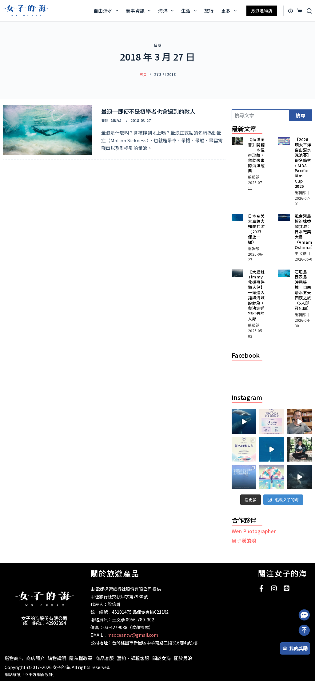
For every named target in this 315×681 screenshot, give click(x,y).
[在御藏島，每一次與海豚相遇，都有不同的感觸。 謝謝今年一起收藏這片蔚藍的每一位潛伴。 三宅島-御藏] (299, 477)
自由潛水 (103, 10)
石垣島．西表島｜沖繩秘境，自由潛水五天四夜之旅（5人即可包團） (303, 290)
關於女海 (161, 658)
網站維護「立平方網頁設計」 (31, 674)
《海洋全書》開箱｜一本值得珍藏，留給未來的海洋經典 (256, 154)
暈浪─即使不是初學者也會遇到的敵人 (148, 111)
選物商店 (14, 658)
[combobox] (260, 115)
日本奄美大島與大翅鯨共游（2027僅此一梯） (256, 229)
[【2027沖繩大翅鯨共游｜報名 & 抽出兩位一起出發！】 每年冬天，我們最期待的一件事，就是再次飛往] (244, 421)
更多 (226, 10)
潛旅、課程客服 (133, 658)
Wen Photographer (254, 531)
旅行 (209, 10)
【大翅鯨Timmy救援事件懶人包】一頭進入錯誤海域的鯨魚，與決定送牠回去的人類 (256, 295)
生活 (186, 10)
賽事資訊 (135, 10)
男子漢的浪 (244, 540)
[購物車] (298, 11)
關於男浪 (183, 658)
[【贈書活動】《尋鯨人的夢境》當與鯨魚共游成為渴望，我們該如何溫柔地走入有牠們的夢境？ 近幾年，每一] (244, 477)
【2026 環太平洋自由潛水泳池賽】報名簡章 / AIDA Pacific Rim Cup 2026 (303, 162)
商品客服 (104, 658)
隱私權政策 (80, 658)
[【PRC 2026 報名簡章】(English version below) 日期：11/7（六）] (271, 477)
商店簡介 (35, 658)
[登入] (290, 11)
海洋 (163, 10)
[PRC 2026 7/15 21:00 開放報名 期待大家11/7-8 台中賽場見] (299, 421)
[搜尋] (309, 11)
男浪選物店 (262, 11)
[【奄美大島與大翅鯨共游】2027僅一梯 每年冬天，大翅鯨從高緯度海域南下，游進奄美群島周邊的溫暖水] (271, 449)
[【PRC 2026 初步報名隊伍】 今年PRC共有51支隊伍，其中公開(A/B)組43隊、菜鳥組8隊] (271, 421)
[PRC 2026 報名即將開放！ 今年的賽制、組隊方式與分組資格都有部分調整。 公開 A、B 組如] (244, 449)
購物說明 (57, 658)
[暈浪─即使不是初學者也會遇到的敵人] (47, 130)
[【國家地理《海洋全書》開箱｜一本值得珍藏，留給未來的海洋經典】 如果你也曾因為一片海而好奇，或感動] (299, 449)
